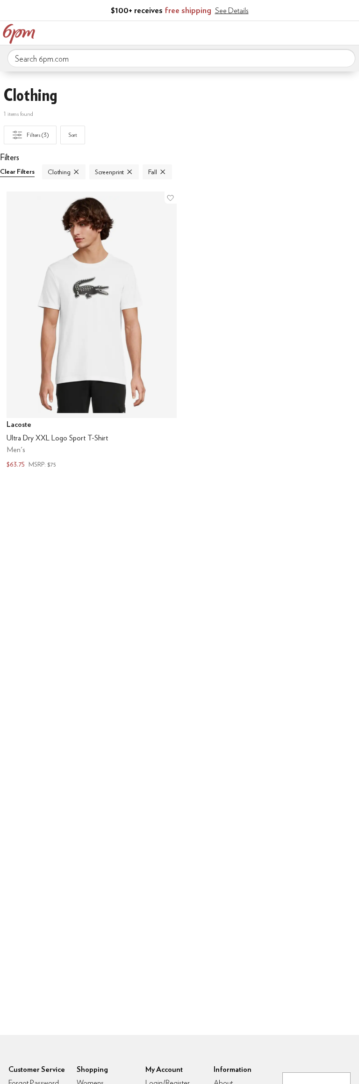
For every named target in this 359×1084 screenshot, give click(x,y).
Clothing (59, 172)
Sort (73, 134)
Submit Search (344, 58)
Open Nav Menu (349, 31)
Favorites (309, 31)
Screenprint (109, 172)
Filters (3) (38, 134)
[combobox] (181, 58)
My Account (290, 31)
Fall (152, 172)
